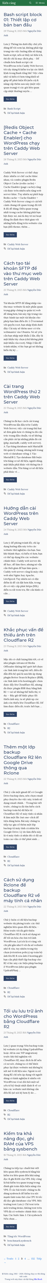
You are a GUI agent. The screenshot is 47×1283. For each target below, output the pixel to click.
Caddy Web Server (17, 244)
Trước (8, 1258)
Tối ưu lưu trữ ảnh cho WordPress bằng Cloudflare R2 (23, 1018)
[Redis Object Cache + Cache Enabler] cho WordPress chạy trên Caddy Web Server (22, 140)
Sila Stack (38, 1279)
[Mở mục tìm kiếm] (30, 3)
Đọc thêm (10, 99)
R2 (8, 728)
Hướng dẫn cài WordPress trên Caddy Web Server (21, 515)
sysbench (26, 1240)
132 (33, 1258)
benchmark (13, 1240)
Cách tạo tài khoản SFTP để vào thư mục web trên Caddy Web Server (23, 273)
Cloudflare (13, 723)
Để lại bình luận (16, 112)
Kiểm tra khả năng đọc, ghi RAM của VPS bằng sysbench (20, 1141)
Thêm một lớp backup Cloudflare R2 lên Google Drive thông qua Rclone (23, 760)
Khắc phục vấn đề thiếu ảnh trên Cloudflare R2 (23, 635)
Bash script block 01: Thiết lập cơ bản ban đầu (23, 19)
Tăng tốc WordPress (18, 1236)
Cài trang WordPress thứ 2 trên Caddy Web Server (22, 394)
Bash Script (13, 108)
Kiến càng (9, 3)
